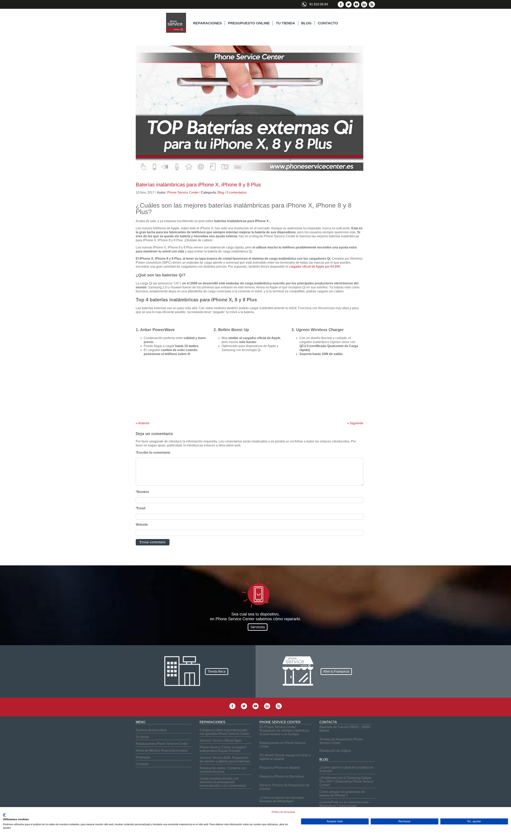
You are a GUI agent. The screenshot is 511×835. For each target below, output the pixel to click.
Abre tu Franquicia (336, 671)
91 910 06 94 (318, 4)
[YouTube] (356, 6)
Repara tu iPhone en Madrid (279, 767)
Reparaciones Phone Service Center (162, 743)
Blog (221, 192)
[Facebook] (340, 6)
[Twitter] (348, 6)
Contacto (142, 764)
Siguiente (355, 423)
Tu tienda (142, 737)
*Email (140, 508)
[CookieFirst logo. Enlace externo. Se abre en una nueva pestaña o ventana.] (4, 815)
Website (142, 524)
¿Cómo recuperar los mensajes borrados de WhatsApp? (281, 799)
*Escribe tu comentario (153, 452)
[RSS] (371, 6)
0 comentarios (237, 192)
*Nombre (142, 492)
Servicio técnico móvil (151, 730)
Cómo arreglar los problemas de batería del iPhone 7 (342, 793)
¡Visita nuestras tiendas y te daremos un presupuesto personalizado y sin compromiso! (223, 782)
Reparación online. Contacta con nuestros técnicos (223, 769)
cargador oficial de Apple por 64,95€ (314, 266)
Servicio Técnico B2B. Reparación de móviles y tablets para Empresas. (225, 759)
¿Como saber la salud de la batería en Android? (346, 769)
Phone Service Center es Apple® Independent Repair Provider (223, 749)
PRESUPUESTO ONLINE (249, 23)
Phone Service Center (183, 192)
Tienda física (217, 671)
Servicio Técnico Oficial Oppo (221, 740)
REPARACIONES (207, 23)
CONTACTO (328, 23)
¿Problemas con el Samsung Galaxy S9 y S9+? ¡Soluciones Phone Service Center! (346, 781)
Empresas (143, 757)
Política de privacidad (283, 812)
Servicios (257, 627)
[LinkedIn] (364, 6)
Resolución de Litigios (335, 750)
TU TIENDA (285, 23)
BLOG (306, 23)
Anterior (142, 423)
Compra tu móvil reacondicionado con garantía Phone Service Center (224, 731)
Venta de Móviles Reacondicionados (162, 750)
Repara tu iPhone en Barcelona (281, 776)
